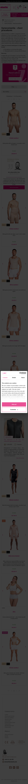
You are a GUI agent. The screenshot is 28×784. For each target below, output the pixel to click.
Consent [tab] (5, 377)
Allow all (14, 404)
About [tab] (23, 377)
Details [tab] (14, 377)
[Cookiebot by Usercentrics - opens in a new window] (19, 373)
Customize (13, 409)
